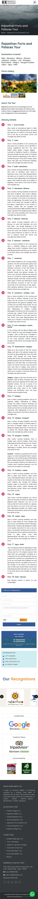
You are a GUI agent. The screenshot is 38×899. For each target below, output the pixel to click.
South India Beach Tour (14, 851)
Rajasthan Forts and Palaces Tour (18, 33)
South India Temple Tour (15, 848)
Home (3, 33)
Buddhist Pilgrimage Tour (15, 839)
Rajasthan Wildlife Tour (14, 814)
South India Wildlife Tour (14, 854)
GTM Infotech (26, 896)
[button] (4, 83)
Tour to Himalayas (13, 842)
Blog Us (9, 857)
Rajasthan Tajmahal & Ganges (17, 845)
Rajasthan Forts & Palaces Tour (17, 823)
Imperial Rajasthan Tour (14, 817)
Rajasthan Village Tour (14, 829)
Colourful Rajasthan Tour (15, 826)
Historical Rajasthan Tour (15, 820)
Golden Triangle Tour (13, 811)
